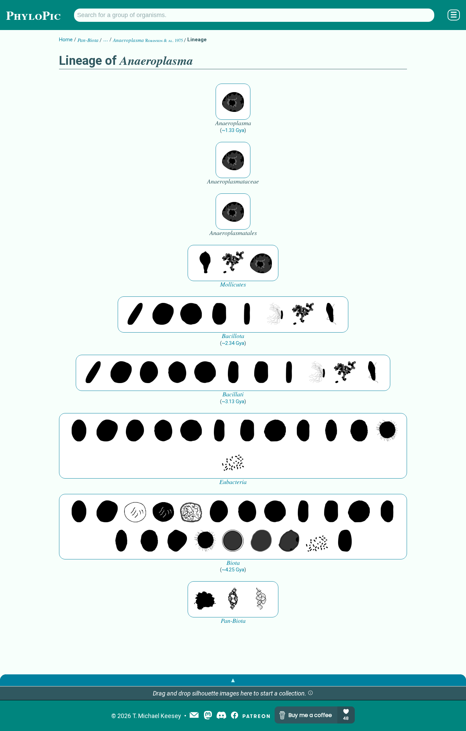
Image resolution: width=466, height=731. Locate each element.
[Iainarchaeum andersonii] (289, 541)
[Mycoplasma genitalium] (205, 263)
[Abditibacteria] (149, 372)
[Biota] (135, 512)
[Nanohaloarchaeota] (261, 541)
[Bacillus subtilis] (247, 314)
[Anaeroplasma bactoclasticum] (233, 101)
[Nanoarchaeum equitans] (177, 541)
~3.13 (233, 401)
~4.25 (233, 570)
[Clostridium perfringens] (219, 314)
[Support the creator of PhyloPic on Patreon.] (256, 715)
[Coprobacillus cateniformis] (135, 314)
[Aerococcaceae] (163, 314)
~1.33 (233, 130)
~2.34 (233, 343)
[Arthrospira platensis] (233, 372)
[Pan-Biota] (205, 599)
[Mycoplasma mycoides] (233, 263)
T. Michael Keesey (156, 715)
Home (66, 39)
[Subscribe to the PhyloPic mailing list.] (194, 715)
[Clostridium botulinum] (331, 314)
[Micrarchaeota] (233, 541)
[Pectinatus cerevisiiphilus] (275, 314)
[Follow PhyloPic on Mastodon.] (208, 716)
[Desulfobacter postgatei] (233, 460)
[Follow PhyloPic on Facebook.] (234, 716)
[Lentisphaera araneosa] (275, 431)
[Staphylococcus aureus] (191, 314)
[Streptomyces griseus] (177, 372)
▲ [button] (233, 680)
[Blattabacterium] (79, 431)
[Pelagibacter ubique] (303, 431)
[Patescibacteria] (331, 431)
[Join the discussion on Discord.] (221, 716)
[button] (310, 693)
